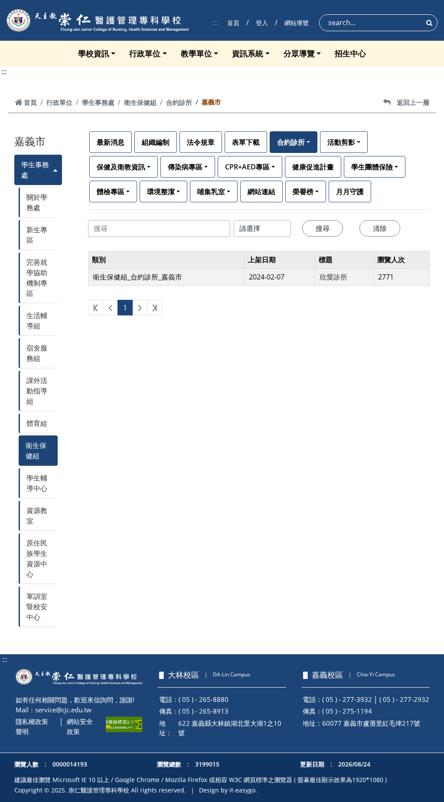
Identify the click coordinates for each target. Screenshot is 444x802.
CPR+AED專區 (247, 167)
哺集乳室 (211, 191)
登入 (262, 23)
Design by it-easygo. (228, 790)
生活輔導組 (36, 321)
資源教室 (36, 516)
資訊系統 (247, 53)
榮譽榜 (303, 191)
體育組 (36, 423)
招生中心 (350, 53)
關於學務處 (36, 202)
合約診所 (179, 102)
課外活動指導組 (36, 391)
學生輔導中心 (36, 483)
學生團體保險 (372, 167)
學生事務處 (98, 102)
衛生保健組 (140, 102)
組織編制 (156, 142)
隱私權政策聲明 (32, 726)
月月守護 (350, 191)
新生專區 (36, 235)
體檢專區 (110, 191)
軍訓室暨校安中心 (36, 606)
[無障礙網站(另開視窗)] (124, 724)
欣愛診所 (333, 277)
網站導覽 (296, 23)
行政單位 (144, 53)
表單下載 (246, 142)
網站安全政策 (80, 726)
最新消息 (110, 142)
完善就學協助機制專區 (36, 277)
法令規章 (201, 142)
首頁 (233, 23)
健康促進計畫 (313, 167)
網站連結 (261, 191)
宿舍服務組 (36, 353)
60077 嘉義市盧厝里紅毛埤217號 (371, 723)
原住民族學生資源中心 (36, 558)
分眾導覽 (299, 53)
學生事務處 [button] (35, 170)
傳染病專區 (185, 167)
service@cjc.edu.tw (63, 709)
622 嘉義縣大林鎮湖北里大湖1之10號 (229, 728)
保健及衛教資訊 (121, 167)
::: (215, 22)
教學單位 (196, 53)
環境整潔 (161, 191)
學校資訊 (93, 53)
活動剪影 (341, 142)
